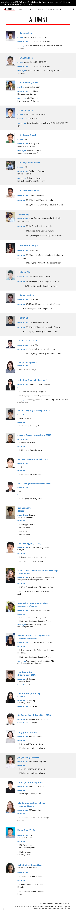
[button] (73, 9)
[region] (38, 3)
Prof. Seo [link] (29, 9)
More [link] (66, 9)
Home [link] (20, 9)
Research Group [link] (52, 9)
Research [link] (39, 9)
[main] (38, 20)
